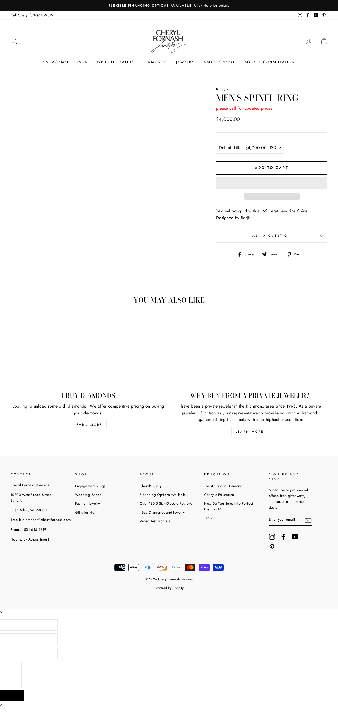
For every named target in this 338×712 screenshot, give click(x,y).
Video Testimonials (155, 521)
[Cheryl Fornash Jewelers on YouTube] (295, 537)
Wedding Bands (88, 494)
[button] (271, 183)
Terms (208, 517)
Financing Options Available (163, 494)
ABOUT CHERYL (219, 61)
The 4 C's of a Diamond (223, 486)
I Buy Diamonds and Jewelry (162, 512)
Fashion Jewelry (87, 503)
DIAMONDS (155, 61)
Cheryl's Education (219, 494)
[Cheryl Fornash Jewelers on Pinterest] (272, 547)
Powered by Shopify (169, 588)
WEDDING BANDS (115, 61)
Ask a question (271, 235)
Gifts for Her (85, 512)
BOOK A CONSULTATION (270, 61)
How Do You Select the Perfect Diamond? (228, 506)
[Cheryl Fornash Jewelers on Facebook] (283, 537)
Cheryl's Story (151, 486)
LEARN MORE (88, 424)
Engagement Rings (90, 486)
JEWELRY (185, 61)
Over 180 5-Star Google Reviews (166, 503)
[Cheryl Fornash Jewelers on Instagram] (272, 537)
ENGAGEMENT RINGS (65, 61)
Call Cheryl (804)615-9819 (32, 15)
